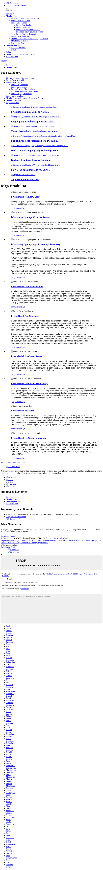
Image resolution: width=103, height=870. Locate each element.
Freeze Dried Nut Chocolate (25, 316)
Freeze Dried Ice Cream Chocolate (28, 438)
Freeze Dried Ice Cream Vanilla (27, 286)
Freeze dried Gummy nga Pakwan (34, 543)
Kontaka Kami (12, 56)
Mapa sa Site (51, 538)
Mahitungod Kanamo (14, 45)
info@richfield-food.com (16, 5)
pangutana (15, 208)
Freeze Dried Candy (19, 23)
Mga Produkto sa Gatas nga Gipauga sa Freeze (29, 38)
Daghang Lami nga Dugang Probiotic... (31, 160)
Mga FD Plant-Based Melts (25, 179)
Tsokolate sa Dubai (65, 540)
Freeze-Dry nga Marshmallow (28, 29)
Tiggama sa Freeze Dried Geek (44, 540)
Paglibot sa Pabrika (18, 47)
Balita (8, 52)
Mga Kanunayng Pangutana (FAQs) (20, 54)
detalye (22, 208)
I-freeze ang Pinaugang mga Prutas (25, 18)
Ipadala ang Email (8, 547)
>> (15, 462)
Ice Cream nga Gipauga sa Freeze (29, 32)
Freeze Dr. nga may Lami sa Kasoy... (30, 111)
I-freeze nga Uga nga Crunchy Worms (30, 217)
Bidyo (13, 50)
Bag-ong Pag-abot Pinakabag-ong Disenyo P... (35, 140)
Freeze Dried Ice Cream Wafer (26, 356)
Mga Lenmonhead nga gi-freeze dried (16, 540)
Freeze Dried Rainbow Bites (25, 196)
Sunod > (10, 462)
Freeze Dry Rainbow (24, 25)
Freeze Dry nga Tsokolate (26, 34)
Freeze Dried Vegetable (20, 20)
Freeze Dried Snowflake (23, 410)
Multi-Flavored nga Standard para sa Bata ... (34, 131)
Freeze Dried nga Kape (20, 36)
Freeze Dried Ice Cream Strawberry (29, 383)
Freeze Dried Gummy (24, 27)
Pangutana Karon (8, 536)
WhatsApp (14, 550)
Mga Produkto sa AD (19, 41)
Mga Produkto (11, 16)
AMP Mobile (63, 538)
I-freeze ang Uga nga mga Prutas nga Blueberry (35, 244)
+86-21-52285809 (13, 3)
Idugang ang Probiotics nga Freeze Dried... (33, 121)
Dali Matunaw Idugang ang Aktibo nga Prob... (35, 150)
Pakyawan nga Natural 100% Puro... (30, 169)
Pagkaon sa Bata (17, 43)
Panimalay (10, 14)
